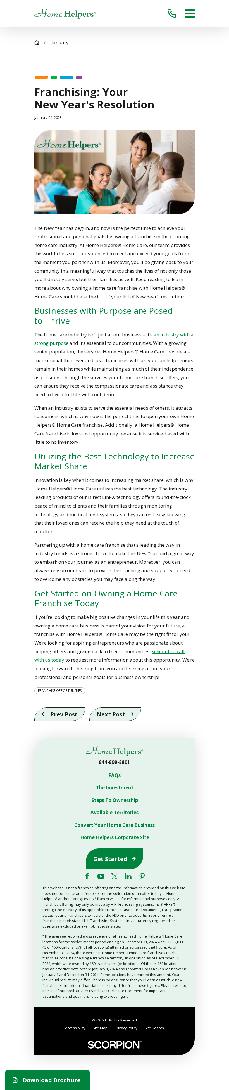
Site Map (100, 1027)
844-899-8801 (114, 762)
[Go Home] (36, 42)
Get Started (110, 859)
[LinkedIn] (128, 876)
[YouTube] (100, 876)
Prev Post (64, 714)
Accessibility (75, 1027)
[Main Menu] (190, 13)
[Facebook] (87, 876)
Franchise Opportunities (60, 690)
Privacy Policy (126, 1027)
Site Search (154, 1027)
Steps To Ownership (114, 800)
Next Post (111, 714)
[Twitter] (114, 876)
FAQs (114, 775)
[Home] (65, 13)
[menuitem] (75, 1028)
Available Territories (114, 813)
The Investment (114, 788)
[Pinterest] (142, 876)
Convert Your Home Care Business (114, 825)
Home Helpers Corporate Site (114, 837)
